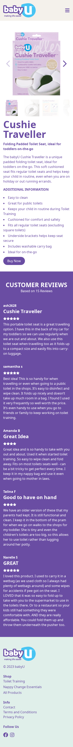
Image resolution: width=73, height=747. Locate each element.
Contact (9, 707)
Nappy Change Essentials (22, 687)
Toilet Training (14, 681)
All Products (12, 692)
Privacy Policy (13, 717)
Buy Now (14, 261)
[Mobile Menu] (67, 10)
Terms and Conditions (20, 712)
